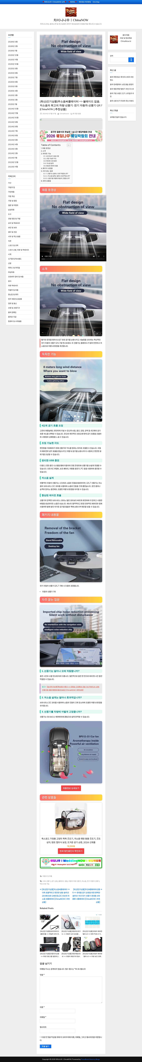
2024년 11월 (13, 113)
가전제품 (11, 192)
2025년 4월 (13, 91)
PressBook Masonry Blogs (90, 1059)
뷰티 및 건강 (12, 232)
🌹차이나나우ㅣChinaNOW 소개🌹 (54, 2)
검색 (111, 56)
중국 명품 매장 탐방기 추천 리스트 (122, 89)
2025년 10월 (13, 64)
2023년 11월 (13, 167)
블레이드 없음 (63, 881)
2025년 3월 (12, 95)
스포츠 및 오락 (13, 245)
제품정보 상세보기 (71, 788)
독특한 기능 (47, 154)
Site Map (96, 2)
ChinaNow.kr (64, 113)
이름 (42, 1007)
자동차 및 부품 (47, 876)
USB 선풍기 (47, 881)
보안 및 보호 (12, 228)
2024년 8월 (13, 126)
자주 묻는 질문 (48, 171)
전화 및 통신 (12, 303)
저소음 (84, 881)
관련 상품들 (47, 181)
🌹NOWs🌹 (72, 2)
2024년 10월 (13, 118)
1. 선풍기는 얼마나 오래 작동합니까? (57, 173)
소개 (44, 151)
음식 (9, 281)
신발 (9, 263)
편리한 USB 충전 (51, 161)
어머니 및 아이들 (14, 268)
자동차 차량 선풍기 (75, 881)
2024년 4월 (13, 144)
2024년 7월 (13, 131)
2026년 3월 (13, 42)
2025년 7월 (12, 77)
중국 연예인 (12, 312)
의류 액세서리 (13, 286)
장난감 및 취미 (13, 294)
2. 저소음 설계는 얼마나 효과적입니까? (58, 176)
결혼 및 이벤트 (13, 205)
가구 (9, 183)
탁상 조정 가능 (44, 884)
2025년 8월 (13, 73)
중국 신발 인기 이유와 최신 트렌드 (122, 101)
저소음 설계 (50, 163)
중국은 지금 (12, 317)
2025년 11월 (13, 60)
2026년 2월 (13, 46)
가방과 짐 (11, 187)
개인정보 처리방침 (85, 2)
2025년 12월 (13, 55)
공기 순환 (54, 881)
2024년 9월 (13, 122)
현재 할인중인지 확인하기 (71, 851)
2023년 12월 (13, 162)
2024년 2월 (13, 153)
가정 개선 (11, 196)
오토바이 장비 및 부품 (15, 277)
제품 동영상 (46, 148)
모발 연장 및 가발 (14, 219)
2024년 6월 (13, 135)
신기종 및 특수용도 (14, 259)
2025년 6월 (13, 82)
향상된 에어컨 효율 (52, 166)
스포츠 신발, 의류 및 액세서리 (18, 250)
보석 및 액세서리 (14, 223)
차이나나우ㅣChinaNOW (71, 20)
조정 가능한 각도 (51, 158)
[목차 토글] (67, 145)
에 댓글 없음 (77, 114)
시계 (9, 254)
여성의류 (11, 272)
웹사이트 (43, 1027)
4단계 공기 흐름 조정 (52, 156)
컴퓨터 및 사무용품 (14, 321)
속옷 (9, 241)
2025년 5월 (12, 86)
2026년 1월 (12, 51)
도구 (9, 214)
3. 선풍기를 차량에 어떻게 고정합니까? (58, 178)
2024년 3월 (13, 149)
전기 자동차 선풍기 (93, 881)
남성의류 (11, 210)
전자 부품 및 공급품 (15, 299)
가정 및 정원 (12, 201)
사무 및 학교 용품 (14, 236)
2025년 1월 (12, 104)
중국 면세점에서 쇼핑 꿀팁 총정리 (121, 84)
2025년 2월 (12, 100)
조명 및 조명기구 (14, 308)
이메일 (43, 1017)
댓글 (42, 975)
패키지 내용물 (48, 168)
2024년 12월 (13, 109)
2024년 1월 (12, 158)
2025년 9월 (13, 68)
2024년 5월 (13, 140)
